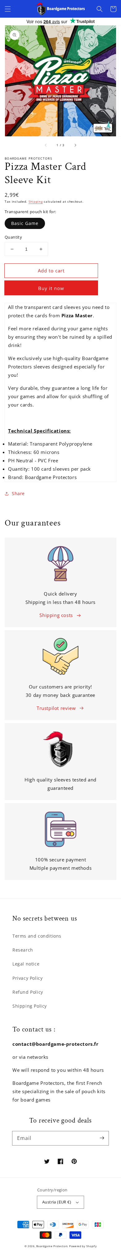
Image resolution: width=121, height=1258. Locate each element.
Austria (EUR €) (56, 1202)
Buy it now (51, 288)
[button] (8, 9)
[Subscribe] (102, 1138)
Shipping (36, 201)
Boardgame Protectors (52, 1246)
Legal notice (25, 964)
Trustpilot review (56, 708)
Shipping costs (56, 615)
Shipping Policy (29, 1006)
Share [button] (18, 493)
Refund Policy (27, 992)
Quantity (13, 237)
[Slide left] (46, 145)
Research (22, 950)
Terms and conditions (36, 936)
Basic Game (24, 223)
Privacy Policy (27, 978)
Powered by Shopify (83, 1246)
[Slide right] (75, 145)
